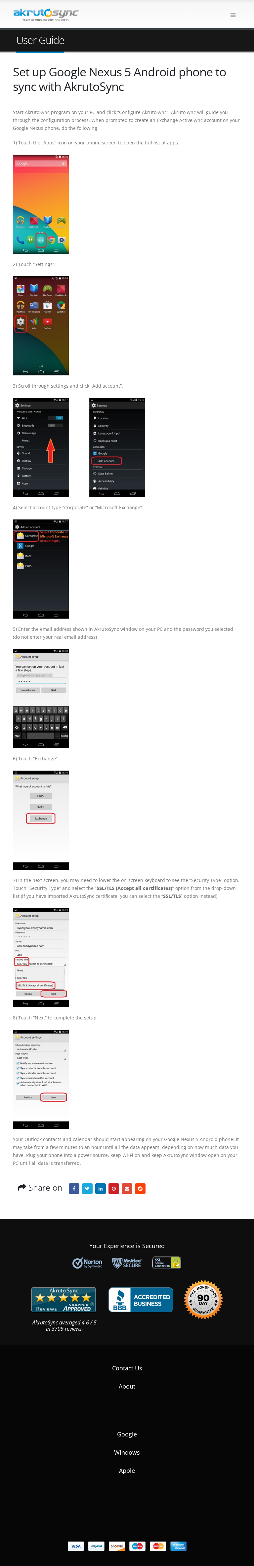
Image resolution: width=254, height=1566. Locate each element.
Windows (127, 1452)
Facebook (74, 1188)
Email (127, 1188)
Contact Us (127, 1368)
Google (127, 1434)
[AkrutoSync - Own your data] (46, 14)
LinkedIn (100, 1188)
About (127, 1386)
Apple (127, 1470)
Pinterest (113, 1188)
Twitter (87, 1188)
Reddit (140, 1188)
